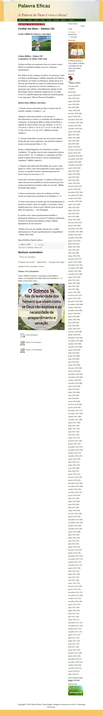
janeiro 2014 (72, 553)
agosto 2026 (72, 95)
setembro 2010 (73, 668)
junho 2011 (72, 641)
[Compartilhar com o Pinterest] (43, 244)
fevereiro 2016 (73, 477)
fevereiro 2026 (73, 113)
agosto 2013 (72, 568)
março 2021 (72, 292)
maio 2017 (72, 431)
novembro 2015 (73, 486)
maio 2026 (72, 104)
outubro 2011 (73, 628)
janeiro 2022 (72, 262)
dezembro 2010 (73, 659)
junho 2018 (72, 392)
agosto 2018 (72, 386)
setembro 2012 (73, 601)
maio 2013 (72, 577)
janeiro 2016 (72, 480)
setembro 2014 (73, 528)
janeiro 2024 (72, 189)
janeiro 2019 (72, 371)
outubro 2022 (73, 234)
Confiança (56, 20)
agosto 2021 (72, 277)
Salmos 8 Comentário (33, 342)
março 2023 (72, 219)
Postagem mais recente (26, 262)
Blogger (52, 707)
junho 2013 (72, 574)
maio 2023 (72, 213)
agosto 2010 (72, 671)
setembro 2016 (73, 456)
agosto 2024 (72, 168)
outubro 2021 (73, 271)
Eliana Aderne (74, 82)
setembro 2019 (73, 347)
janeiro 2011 (72, 656)
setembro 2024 (73, 165)
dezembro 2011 (73, 622)
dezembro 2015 (73, 483)
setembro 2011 (73, 631)
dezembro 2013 (73, 556)
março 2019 (72, 365)
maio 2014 (72, 540)
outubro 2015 (73, 489)
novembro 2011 (73, 625)
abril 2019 (72, 362)
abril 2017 (72, 434)
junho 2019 (72, 356)
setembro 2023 (73, 201)
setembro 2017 (73, 419)
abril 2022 (72, 253)
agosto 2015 (72, 495)
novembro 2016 (73, 450)
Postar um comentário (27, 257)
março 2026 (72, 110)
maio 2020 (72, 322)
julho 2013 (72, 571)
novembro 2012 (73, 595)
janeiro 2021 (72, 298)
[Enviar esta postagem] (35, 244)
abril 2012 (72, 616)
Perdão (43, 20)
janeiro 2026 (72, 116)
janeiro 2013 (72, 589)
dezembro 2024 (73, 156)
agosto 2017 (72, 422)
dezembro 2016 (73, 447)
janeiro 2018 (72, 407)
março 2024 (72, 183)
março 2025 (72, 146)
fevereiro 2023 (73, 222)
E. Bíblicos (71, 20)
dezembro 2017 (73, 410)
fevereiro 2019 (73, 368)
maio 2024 (72, 177)
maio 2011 (72, 644)
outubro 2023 (73, 198)
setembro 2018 (73, 383)
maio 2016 (72, 468)
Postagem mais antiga (56, 262)
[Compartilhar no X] (40, 244)
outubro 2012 (73, 598)
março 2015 (72, 510)
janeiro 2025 (72, 153)
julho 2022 (72, 243)
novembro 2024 (73, 159)
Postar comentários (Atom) (34, 266)
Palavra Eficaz (34, 5)
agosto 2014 (72, 531)
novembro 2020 (73, 304)
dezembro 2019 (73, 337)
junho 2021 (72, 283)
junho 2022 (72, 247)
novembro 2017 (73, 413)
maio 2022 (72, 250)
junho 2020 (72, 319)
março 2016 (72, 474)
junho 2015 (72, 501)
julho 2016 (72, 462)
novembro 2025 (73, 122)
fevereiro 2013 (73, 586)
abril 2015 (72, 507)
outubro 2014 (73, 525)
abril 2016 (72, 471)
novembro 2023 (73, 195)
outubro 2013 (73, 562)
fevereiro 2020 (73, 331)
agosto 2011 (72, 634)
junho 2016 (72, 465)
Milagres (63, 20)
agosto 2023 (72, 204)
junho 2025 (72, 137)
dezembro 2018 (73, 374)
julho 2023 (72, 207)
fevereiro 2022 (73, 259)
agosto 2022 (72, 240)
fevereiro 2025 (73, 150)
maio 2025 (72, 140)
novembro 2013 (73, 559)
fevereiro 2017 (73, 440)
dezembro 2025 (73, 119)
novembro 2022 (73, 231)
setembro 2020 (73, 310)
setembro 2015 (73, 492)
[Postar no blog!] (39, 244)
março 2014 (72, 547)
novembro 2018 (73, 377)
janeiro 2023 (72, 225)
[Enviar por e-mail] (38, 244)
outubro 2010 (73, 665)
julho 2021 (72, 280)
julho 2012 (72, 607)
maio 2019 (72, 359)
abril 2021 (72, 289)
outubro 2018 (73, 380)
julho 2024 (72, 171)
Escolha (49, 20)
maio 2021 (72, 286)
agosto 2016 (72, 459)
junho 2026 (72, 101)
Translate (74, 37)
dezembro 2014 (73, 519)
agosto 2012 (72, 604)
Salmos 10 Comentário (34, 349)
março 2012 (72, 619)
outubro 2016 (73, 453)
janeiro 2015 (72, 516)
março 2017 (72, 437)
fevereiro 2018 (73, 404)
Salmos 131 (38, 247)
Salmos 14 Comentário (28, 271)
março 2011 (72, 650)
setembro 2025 (73, 128)
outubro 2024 (73, 162)
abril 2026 (72, 107)
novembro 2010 (73, 662)
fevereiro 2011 (73, 653)
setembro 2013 (73, 565)
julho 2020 (72, 316)
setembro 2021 (73, 274)
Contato (30, 20)
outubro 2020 (73, 307)
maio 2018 (72, 395)
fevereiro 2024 (73, 186)
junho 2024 (72, 174)
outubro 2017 (73, 416)
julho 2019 (72, 353)
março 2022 (72, 256)
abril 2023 (72, 216)
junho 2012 (72, 610)
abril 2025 (72, 143)
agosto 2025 (72, 131)
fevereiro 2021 (73, 295)
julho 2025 (72, 134)
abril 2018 (72, 398)
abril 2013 (72, 580)
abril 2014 (72, 544)
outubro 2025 (73, 125)
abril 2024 (72, 180)
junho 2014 (72, 537)
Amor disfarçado (32, 335)
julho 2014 (72, 534)
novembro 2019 (73, 340)
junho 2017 (72, 428)
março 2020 (72, 328)
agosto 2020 (72, 313)
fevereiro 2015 (73, 513)
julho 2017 (72, 425)
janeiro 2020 (72, 334)
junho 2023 (72, 210)
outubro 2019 (73, 343)
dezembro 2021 (73, 265)
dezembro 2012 (73, 592)
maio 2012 (72, 613)
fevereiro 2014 (73, 550)
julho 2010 (72, 674)
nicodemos (72, 704)
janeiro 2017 (72, 444)
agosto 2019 (72, 350)
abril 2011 (72, 647)
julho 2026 (72, 98)
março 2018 (72, 401)
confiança (30, 247)
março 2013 (72, 583)
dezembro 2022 (73, 228)
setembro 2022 (73, 237)
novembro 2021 (73, 268)
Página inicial (21, 20)
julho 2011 (72, 637)
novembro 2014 (73, 522)
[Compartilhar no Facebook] (42, 244)
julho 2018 (72, 389)
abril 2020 (72, 325)
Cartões (36, 20)
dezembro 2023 (73, 192)
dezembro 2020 (73, 301)
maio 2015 (72, 504)
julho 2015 (72, 498)
